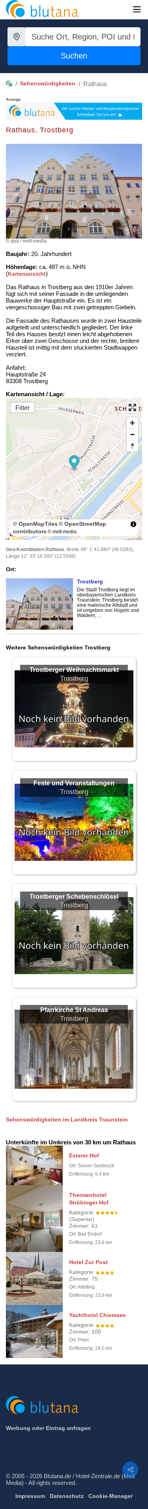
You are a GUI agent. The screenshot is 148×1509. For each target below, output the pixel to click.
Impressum (30, 1496)
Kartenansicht (27, 274)
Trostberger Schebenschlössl (74, 896)
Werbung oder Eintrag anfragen (48, 1428)
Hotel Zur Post (88, 1262)
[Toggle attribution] (133, 524)
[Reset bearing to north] (132, 446)
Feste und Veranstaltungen (74, 783)
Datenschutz (67, 1496)
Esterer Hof (84, 1155)
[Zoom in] (132, 423)
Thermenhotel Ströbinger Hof (89, 1198)
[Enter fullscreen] (132, 407)
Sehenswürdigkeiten (47, 83)
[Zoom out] (132, 434)
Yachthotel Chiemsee (97, 1315)
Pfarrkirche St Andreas (74, 1010)
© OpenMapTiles (35, 524)
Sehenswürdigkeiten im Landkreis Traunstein (67, 1119)
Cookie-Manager (110, 1496)
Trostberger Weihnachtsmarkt (74, 669)
